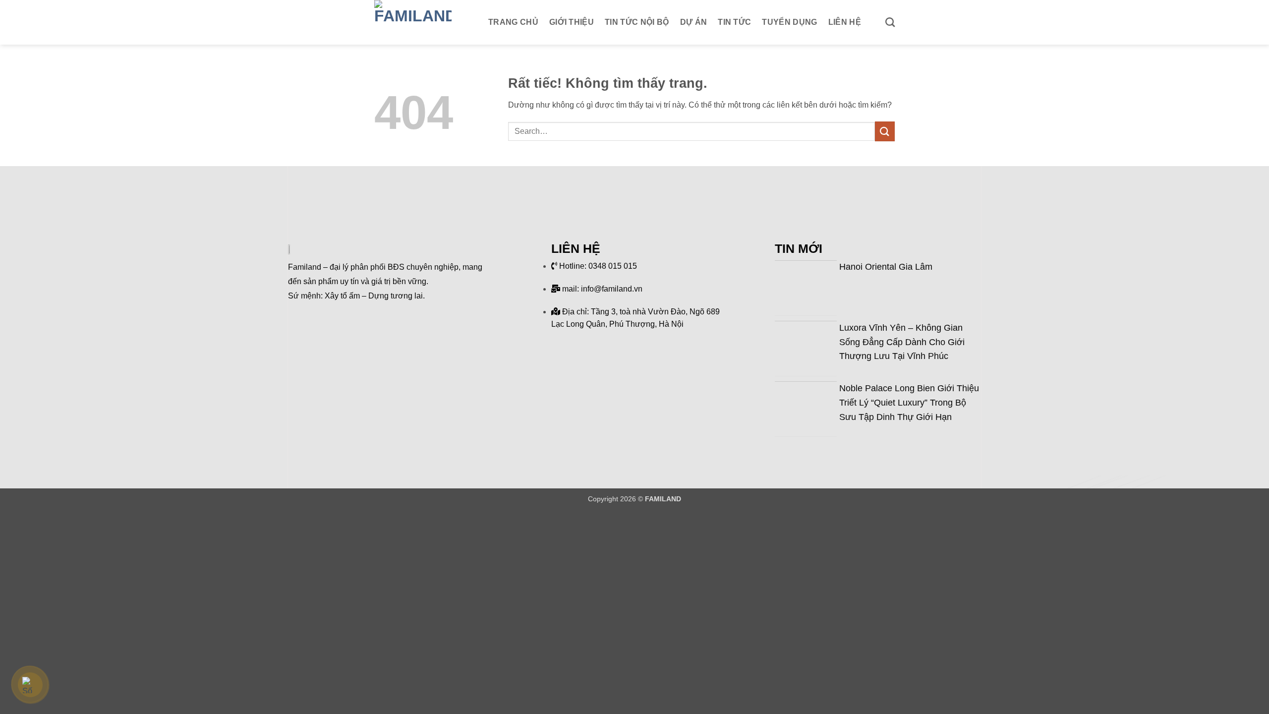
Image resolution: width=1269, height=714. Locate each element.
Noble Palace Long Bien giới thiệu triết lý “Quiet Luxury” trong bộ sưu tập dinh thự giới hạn (909, 402)
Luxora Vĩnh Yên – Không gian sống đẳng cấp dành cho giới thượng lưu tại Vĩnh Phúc (902, 342)
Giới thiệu (571, 22)
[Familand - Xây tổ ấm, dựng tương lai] (423, 22)
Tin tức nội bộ (637, 22)
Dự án (693, 22)
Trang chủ (513, 22)
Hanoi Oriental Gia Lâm (885, 267)
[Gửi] (885, 131)
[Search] (890, 22)
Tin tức (734, 22)
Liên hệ (844, 22)
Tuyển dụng (789, 22)
